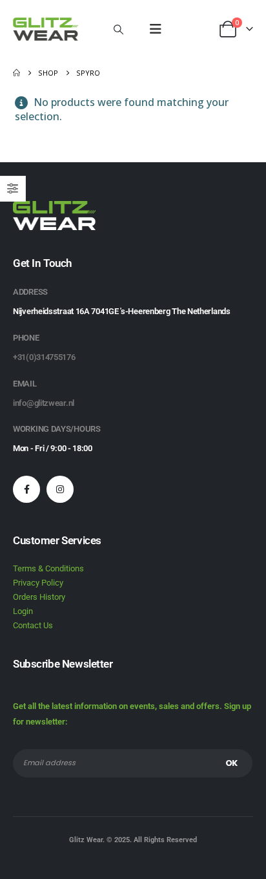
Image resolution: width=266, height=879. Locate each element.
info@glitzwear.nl (43, 403)
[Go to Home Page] (16, 73)
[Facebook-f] (26, 489)
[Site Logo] (45, 29)
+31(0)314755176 (44, 357)
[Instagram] (60, 489)
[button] (118, 29)
